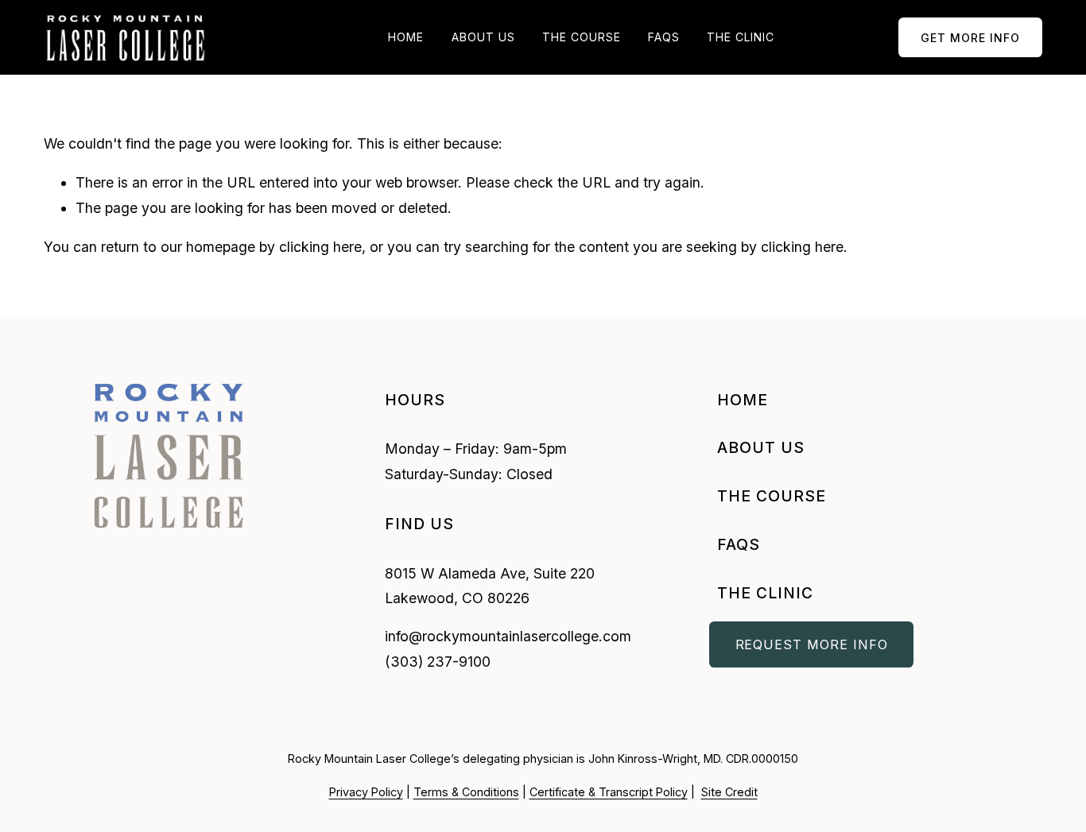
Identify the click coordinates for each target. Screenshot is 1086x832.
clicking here (320, 246)
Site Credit (729, 792)
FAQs (664, 37)
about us (761, 447)
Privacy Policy (366, 792)
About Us (483, 37)
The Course (581, 37)
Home (406, 37)
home (742, 399)
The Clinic (740, 37)
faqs (738, 544)
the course (771, 495)
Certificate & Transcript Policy (608, 792)
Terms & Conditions (466, 792)
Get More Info (970, 38)
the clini (759, 592)
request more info (811, 644)
